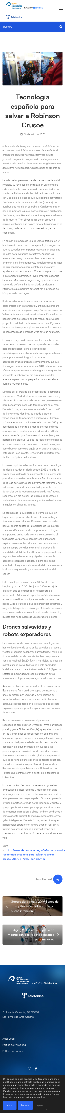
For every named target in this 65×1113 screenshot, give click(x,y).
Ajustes (40, 1105)
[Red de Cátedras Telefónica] (32, 989)
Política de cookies (35, 1096)
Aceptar (9, 1105)
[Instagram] (29, 1069)
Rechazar (25, 1105)
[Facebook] (36, 1069)
